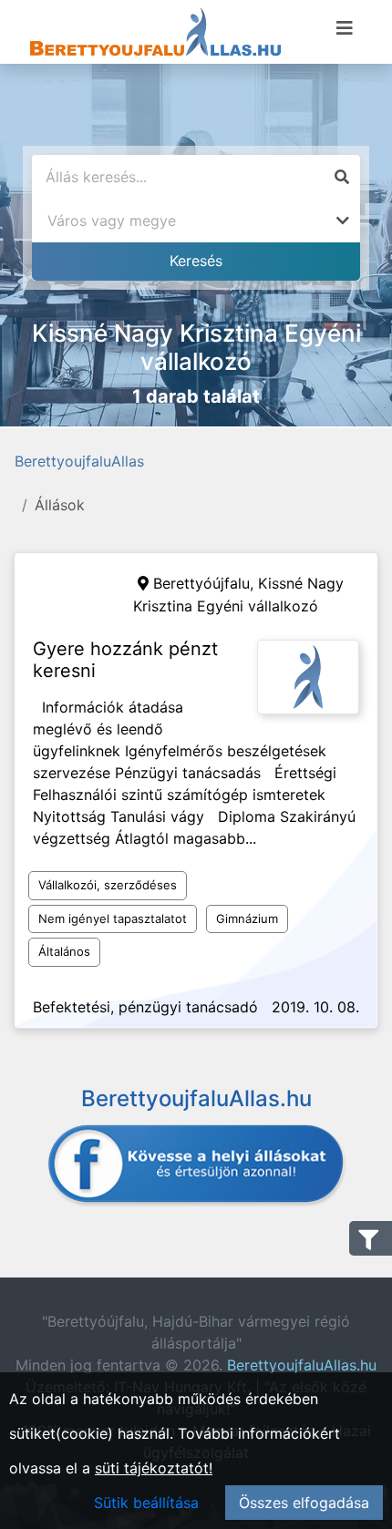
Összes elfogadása (304, 1502)
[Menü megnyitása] (345, 28)
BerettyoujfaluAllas (79, 461)
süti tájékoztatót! (153, 1468)
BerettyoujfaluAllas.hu (302, 1365)
